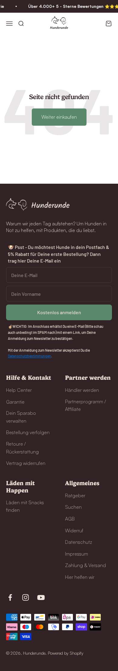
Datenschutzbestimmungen (29, 356)
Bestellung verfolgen (28, 432)
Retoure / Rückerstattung (22, 448)
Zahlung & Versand (85, 565)
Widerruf (74, 530)
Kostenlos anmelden (59, 312)
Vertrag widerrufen (25, 463)
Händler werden (82, 390)
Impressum (76, 554)
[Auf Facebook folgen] (10, 597)
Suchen (73, 507)
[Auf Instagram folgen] (25, 597)
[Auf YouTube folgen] (41, 597)
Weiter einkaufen (59, 117)
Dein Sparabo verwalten (21, 417)
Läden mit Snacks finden (25, 506)
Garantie (15, 402)
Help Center (19, 390)
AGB (70, 519)
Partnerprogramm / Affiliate (85, 405)
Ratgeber (75, 495)
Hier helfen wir (79, 577)
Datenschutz (78, 542)
